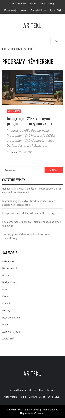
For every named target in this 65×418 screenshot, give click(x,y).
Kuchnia (6, 303)
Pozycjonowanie (11, 317)
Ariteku (32, 25)
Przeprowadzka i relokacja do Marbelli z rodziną (28, 213)
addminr (14, 152)
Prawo (5, 324)
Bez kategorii (9, 268)
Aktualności (14, 111)
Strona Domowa (17, 3)
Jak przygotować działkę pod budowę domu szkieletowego (26, 236)
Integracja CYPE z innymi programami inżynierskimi (29, 121)
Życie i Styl (55, 10)
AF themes (38, 413)
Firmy (51, 3)
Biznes (32, 3)
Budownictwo (9, 282)
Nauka (24, 10)
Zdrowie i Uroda (39, 10)
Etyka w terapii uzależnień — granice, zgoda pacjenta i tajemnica (31, 223)
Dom (42, 3)
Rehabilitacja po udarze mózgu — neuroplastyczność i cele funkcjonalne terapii (31, 190)
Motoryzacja (10, 10)
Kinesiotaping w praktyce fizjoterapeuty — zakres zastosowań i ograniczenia (29, 203)
